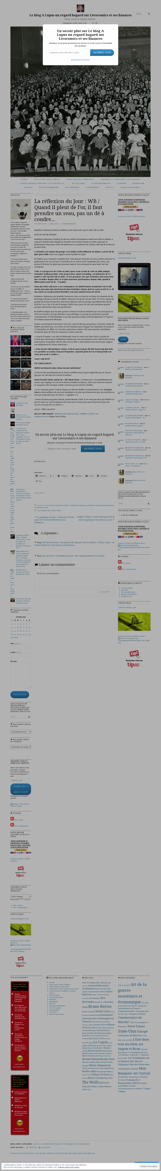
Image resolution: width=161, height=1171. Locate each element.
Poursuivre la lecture (80, 60)
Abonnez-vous (102, 52)
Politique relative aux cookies (68, 1167)
